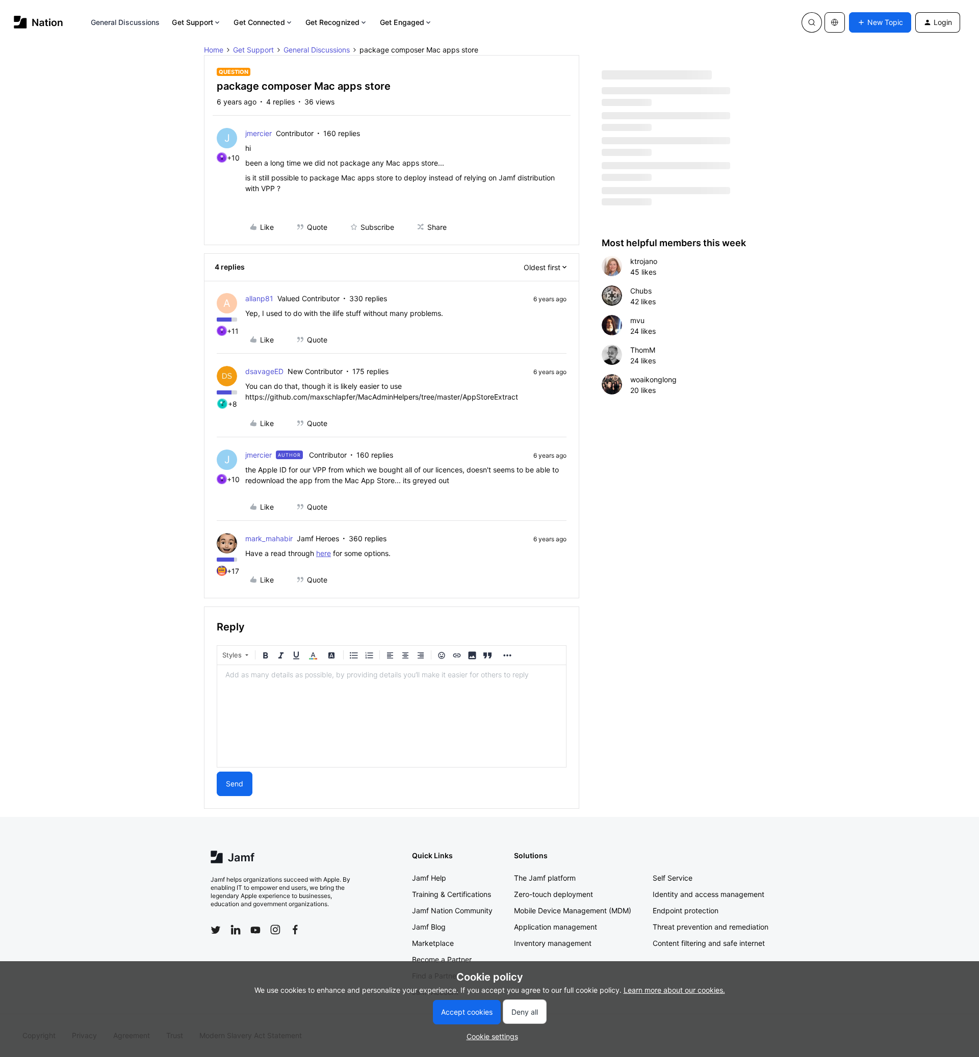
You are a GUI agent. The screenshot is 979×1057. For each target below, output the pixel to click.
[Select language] (835, 22)
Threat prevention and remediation (710, 926)
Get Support (192, 22)
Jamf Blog (429, 926)
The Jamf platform (545, 878)
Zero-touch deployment (553, 894)
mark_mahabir (269, 538)
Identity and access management (708, 894)
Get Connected (259, 22)
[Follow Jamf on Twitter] (216, 930)
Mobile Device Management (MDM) (572, 910)
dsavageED (264, 371)
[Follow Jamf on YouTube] (255, 929)
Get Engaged (402, 22)
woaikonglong (653, 379)
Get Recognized (332, 22)
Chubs (641, 290)
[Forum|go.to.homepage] (38, 22)
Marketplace (433, 943)
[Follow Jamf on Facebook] (295, 929)
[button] (880, 22)
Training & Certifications (451, 894)
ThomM (642, 350)
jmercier (258, 133)
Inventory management (552, 943)
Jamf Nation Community (452, 910)
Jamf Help (429, 878)
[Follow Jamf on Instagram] (275, 929)
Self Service (672, 878)
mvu (637, 320)
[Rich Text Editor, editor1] (391, 716)
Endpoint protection (685, 910)
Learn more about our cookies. (674, 990)
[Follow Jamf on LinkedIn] (235, 929)
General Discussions (125, 22)
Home (213, 49)
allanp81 (259, 298)
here (323, 553)
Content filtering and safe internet (709, 943)
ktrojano (643, 261)
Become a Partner (442, 959)
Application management (555, 926)
